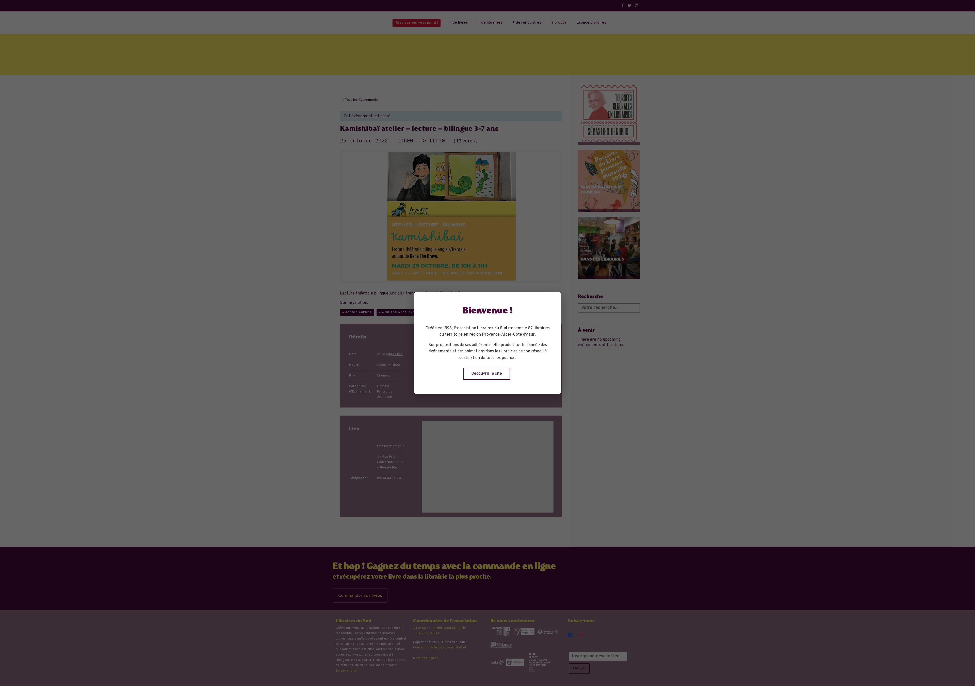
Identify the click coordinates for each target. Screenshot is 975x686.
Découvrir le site (486, 373)
